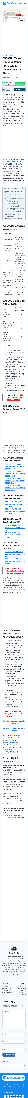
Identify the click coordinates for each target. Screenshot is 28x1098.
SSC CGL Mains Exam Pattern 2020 (14, 195)
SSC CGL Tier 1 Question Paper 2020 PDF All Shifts (15, 397)
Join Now (20, 83)
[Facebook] (5, 1096)
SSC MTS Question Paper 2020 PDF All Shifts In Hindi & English (7, 989)
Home (23, 1084)
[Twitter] (8, 1096)
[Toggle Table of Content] (22, 188)
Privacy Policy (6, 1086)
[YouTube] (14, 1096)
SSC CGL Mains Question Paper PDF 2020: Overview (13, 192)
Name (5, 1034)
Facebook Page (10, 743)
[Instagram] (11, 1096)
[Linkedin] (23, 1096)
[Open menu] (25, 3)
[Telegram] (20, 1096)
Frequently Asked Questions (14, 218)
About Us (6, 1084)
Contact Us (15, 1084)
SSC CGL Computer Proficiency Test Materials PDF (14, 714)
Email (5, 1042)
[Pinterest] (17, 1096)
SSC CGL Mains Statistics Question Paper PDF (15, 212)
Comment (6, 1011)
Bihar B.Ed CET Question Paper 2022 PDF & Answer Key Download (21, 989)
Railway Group (16, 752)
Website (5, 1049)
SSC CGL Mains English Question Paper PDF (15, 205)
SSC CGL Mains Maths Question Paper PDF (14, 202)
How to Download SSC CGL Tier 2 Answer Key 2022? (15, 215)
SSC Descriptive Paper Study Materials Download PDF (15, 571)
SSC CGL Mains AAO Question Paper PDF (17, 209)
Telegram (8, 740)
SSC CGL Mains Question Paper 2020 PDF (15, 199)
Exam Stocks (7, 77)
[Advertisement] (14, 37)
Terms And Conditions (19, 1086)
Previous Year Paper (8, 55)
